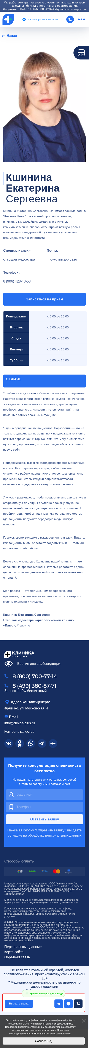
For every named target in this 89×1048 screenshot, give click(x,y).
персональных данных (63, 835)
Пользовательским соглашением (52, 1033)
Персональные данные (23, 947)
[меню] (81, 19)
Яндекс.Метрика (63, 1023)
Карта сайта (14, 952)
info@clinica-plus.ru (19, 723)
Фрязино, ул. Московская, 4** (43, 19)
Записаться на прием (44, 299)
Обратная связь (17, 957)
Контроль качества (19, 731)
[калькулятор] (81, 52)
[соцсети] (8, 743)
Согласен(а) (43, 1041)
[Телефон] (71, 19)
